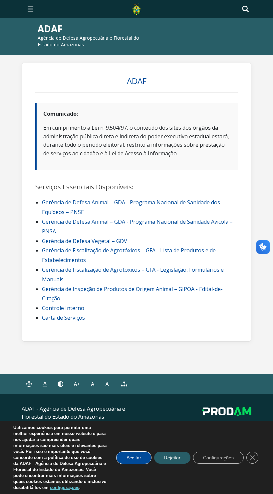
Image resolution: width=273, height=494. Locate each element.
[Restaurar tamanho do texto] (92, 384)
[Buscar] (245, 9)
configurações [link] (64, 487)
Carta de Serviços (63, 317)
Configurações (218, 457)
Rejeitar (172, 457)
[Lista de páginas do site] (124, 384)
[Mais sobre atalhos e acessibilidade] (29, 384)
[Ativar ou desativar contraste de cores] (60, 384)
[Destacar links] (45, 384)
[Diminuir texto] (108, 384)
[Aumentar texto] (76, 384)
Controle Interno (63, 308)
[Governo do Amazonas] (136, 8)
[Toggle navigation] (31, 9)
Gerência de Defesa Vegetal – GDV (84, 241)
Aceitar (134, 457)
